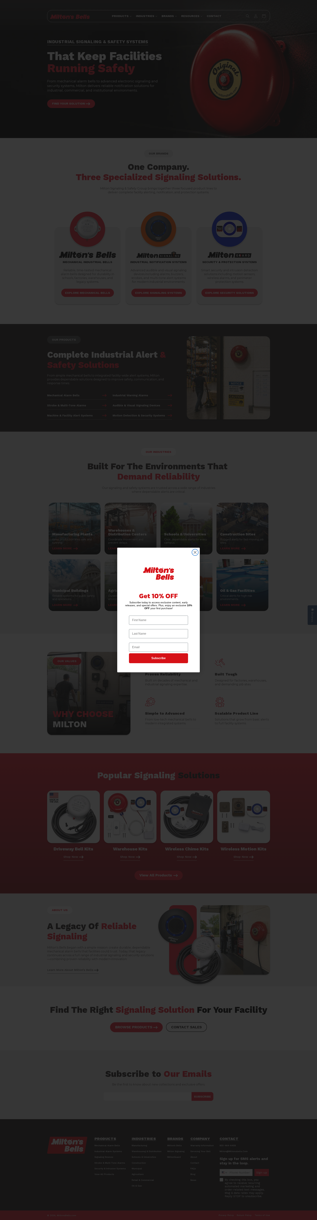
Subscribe (158, 658)
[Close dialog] (195, 552)
